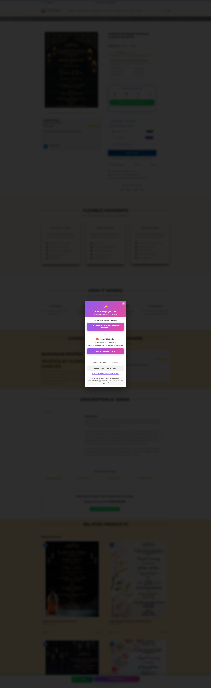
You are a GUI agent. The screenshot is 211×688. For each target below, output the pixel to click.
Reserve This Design (105, 351)
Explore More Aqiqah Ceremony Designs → (105, 326)
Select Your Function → (105, 368)
